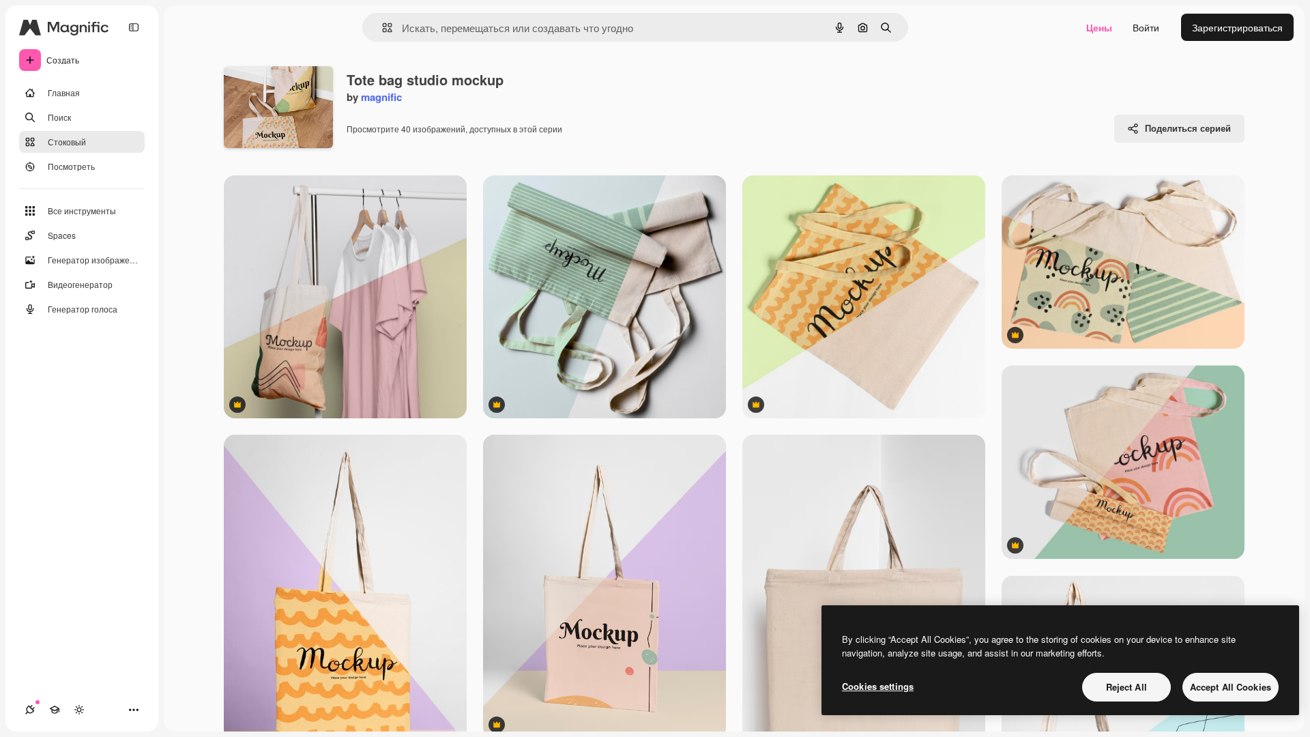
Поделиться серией (1188, 127)
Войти (1146, 27)
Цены (1099, 27)
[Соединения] (30, 710)
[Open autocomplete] (382, 28)
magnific (381, 96)
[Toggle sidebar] (134, 27)
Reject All (1126, 686)
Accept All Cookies (1230, 686)
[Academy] (55, 710)
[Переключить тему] (79, 710)
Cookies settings (878, 686)
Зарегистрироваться (1237, 27)
